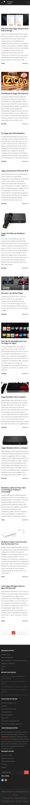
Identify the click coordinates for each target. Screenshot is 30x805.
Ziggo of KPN (5, 718)
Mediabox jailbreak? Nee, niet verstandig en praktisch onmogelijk (13, 490)
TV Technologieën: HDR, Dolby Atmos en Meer (14, 686)
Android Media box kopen (8, 761)
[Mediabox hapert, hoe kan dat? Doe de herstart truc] (15, 533)
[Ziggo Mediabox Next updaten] (15, 388)
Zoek (26, 772)
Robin (3, 63)
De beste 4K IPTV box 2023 (8, 709)
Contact (3, 666)
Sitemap (15, 795)
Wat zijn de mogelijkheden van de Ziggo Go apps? (13, 342)
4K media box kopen (6, 755)
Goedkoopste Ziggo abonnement (14, 93)
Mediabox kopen (5, 654)
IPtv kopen (4, 706)
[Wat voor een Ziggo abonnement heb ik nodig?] (15, 20)
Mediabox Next (23, 139)
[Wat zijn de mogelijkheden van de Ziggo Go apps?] (15, 330)
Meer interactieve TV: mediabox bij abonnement (14, 660)
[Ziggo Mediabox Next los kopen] (15, 440)
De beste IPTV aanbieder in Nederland (11, 724)
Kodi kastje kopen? (6, 712)
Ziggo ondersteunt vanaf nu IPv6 (14, 171)
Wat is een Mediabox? (7, 657)
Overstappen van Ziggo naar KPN (10, 721)
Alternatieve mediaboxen (8, 663)
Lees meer (25, 63)
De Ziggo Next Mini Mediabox (13, 133)
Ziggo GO (11, 516)
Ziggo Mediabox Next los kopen (14, 448)
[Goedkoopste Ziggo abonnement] (15, 81)
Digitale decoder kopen (7, 758)
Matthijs (3, 124)
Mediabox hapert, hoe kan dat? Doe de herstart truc (14, 543)
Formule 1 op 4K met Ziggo (12, 293)
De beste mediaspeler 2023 (8, 703)
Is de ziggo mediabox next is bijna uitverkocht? (13, 587)
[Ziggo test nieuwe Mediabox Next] (15, 221)
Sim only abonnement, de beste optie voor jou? (14, 695)
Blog (2, 669)
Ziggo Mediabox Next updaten (13, 397)
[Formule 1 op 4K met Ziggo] (15, 283)
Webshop (3, 767)
